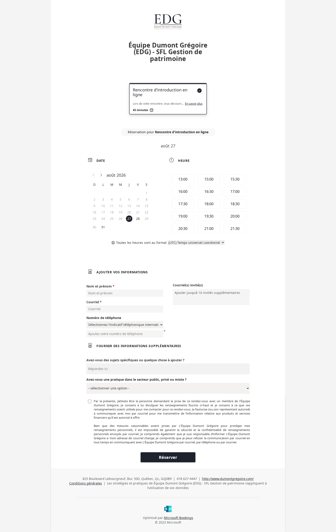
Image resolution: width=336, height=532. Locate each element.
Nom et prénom (99, 286)
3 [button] (103, 199)
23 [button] (94, 218)
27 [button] (129, 218)
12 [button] (120, 206)
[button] (93, 175)
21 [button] (138, 212)
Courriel (92, 302)
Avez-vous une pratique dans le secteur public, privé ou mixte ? (136, 379)
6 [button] (129, 199)
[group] (208, 204)
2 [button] (94, 199)
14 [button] (138, 206)
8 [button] (146, 199)
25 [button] (112, 218)
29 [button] (146, 218)
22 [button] (146, 212)
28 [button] (138, 218)
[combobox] (212, 292)
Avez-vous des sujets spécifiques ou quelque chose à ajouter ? (135, 360)
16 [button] (94, 212)
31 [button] (103, 227)
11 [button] (112, 206)
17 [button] (103, 212)
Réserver (168, 457)
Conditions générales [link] (85, 483)
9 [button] (94, 206)
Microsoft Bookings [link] (178, 518)
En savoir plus (194, 103)
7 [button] (138, 199)
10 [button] (103, 206)
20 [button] (129, 212)
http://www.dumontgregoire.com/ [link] (228, 478)
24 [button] (103, 218)
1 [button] (146, 193)
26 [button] (120, 218)
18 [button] (112, 212)
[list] (168, 102)
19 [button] (120, 212)
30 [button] (94, 227)
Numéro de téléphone (103, 318)
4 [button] (112, 199)
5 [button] (120, 199)
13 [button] (129, 206)
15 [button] (146, 206)
